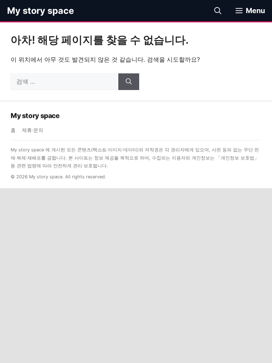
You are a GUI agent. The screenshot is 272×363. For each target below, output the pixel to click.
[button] (217, 10)
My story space (40, 10)
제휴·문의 (32, 130)
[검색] (128, 81)
